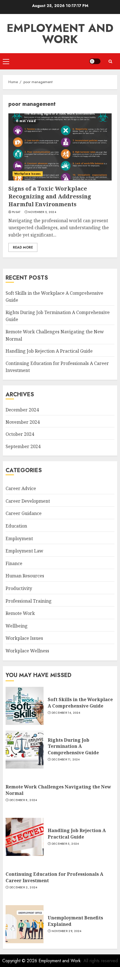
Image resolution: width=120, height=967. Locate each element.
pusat (16, 212)
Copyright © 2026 (20, 960)
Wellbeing (17, 626)
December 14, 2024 (66, 713)
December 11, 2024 (66, 760)
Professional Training (29, 601)
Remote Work (20, 613)
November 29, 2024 (66, 931)
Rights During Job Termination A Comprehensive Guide (73, 746)
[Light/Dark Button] (94, 61)
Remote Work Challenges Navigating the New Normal (58, 790)
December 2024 (22, 410)
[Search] (110, 61)
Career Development (28, 501)
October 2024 (20, 434)
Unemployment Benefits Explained (75, 921)
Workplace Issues (27, 174)
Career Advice (21, 488)
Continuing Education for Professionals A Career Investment (54, 877)
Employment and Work (60, 33)
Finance (14, 563)
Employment (19, 538)
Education (16, 526)
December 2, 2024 (23, 887)
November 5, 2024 (42, 212)
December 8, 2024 (23, 800)
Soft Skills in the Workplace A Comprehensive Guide (80, 702)
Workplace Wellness (27, 651)
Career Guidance (24, 513)
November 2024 (23, 422)
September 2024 (23, 446)
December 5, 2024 (65, 844)
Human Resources (25, 576)
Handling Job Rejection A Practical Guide (49, 351)
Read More (23, 247)
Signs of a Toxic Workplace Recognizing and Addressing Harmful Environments (49, 196)
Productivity (19, 588)
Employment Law (24, 551)
